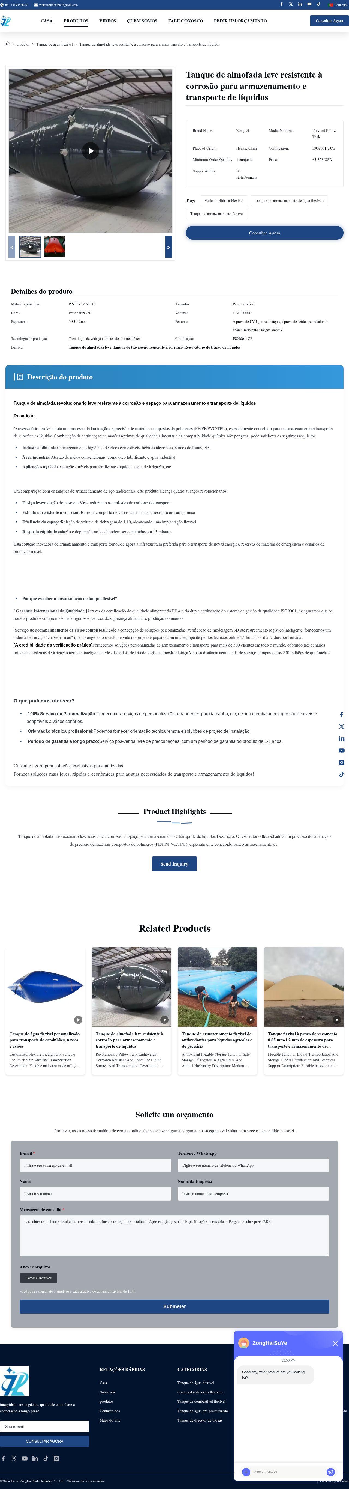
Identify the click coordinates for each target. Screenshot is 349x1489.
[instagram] (56, 1458)
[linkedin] (35, 1458)
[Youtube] (309, 5)
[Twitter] (291, 5)
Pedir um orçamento (240, 20)
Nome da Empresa (195, 1181)
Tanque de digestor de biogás (199, 1420)
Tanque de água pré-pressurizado (202, 1410)
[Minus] (335, 1343)
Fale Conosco (185, 20)
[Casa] (7, 44)
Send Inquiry (174, 863)
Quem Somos (142, 20)
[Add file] (246, 1472)
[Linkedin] (300, 5)
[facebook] (3, 1458)
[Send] (331, 1472)
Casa (47, 20)
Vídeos (107, 20)
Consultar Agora (329, 20)
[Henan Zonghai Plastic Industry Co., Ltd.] (5, 20)
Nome (25, 1181)
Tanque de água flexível (54, 44)
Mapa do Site (110, 1420)
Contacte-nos (110, 1410)
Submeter (174, 1306)
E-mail (27, 1153)
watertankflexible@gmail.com (58, 4)
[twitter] (14, 1458)
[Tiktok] (319, 5)
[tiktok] (46, 1458)
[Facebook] (281, 5)
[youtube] (24, 1458)
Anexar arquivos (35, 1267)
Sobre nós (107, 1392)
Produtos (76, 20)
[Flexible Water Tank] (90, 151)
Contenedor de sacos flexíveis (200, 1392)
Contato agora (45, 1066)
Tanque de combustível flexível (201, 1401)
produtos (23, 44)
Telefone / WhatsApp (197, 1153)
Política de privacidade (334, 1481)
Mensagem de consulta (42, 1209)
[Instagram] (342, 763)
